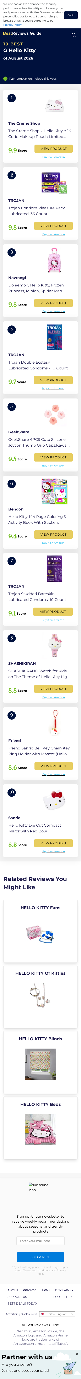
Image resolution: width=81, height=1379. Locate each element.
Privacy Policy (12, 24)
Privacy (29, 1290)
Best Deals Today (22, 1303)
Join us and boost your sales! (25, 1371)
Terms (45, 1290)
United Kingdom (57, 1314)
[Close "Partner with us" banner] (77, 1353)
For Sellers (63, 1297)
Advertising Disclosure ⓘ (21, 1314)
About (12, 1290)
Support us (17, 1297)
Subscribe (40, 1257)
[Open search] (74, 35)
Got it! (71, 15)
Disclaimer (64, 1290)
